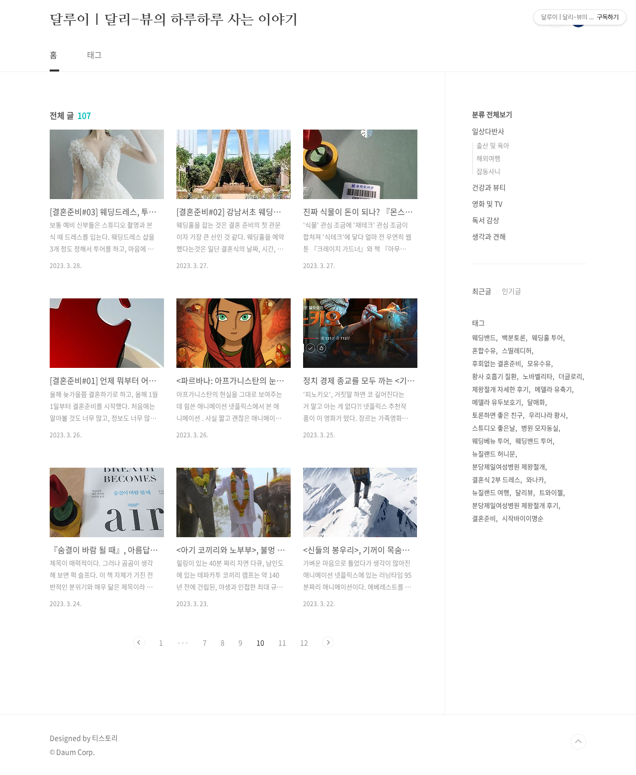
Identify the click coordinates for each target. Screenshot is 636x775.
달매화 (536, 402)
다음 (328, 642)
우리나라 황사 (547, 415)
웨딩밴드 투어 (534, 440)
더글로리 (570, 376)
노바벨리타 (538, 376)
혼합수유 (484, 350)
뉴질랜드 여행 (490, 492)
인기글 (511, 291)
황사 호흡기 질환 (494, 376)
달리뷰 (524, 492)
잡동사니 (488, 171)
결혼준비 (484, 518)
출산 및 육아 (493, 145)
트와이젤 (551, 492)
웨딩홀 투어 (547, 337)
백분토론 (514, 337)
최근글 (481, 291)
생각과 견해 (489, 236)
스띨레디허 (517, 350)
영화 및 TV (487, 204)
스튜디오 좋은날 (493, 427)
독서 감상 (485, 220)
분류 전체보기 (492, 114)
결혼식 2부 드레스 (496, 479)
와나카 (535, 479)
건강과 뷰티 (489, 187)
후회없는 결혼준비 (496, 363)
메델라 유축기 (553, 389)
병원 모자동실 (539, 427)
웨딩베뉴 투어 (490, 440)
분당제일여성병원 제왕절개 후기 (515, 505)
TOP (578, 742)
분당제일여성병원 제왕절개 (508, 466)
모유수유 (539, 363)
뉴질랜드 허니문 (493, 453)
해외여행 (488, 158)
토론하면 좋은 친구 (497, 415)
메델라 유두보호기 (496, 402)
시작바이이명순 (523, 518)
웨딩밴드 (484, 337)
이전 (139, 642)
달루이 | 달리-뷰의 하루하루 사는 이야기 (174, 19)
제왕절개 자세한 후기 (500, 389)
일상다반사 (488, 131)
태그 (94, 55)
